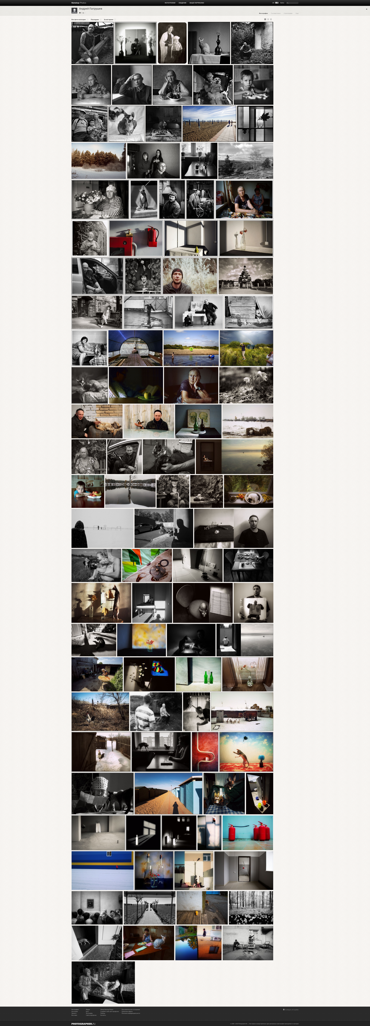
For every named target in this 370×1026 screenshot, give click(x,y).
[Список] (271, 19)
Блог (87, 1011)
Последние (95, 19)
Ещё (297, 13)
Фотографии (170, 3)
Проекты (73, 1013)
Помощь (102, 1013)
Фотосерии (74, 1011)
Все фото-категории (78, 19)
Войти (282, 3)
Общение (182, 3)
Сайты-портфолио (91, 1015)
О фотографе (288, 13)
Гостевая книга (275, 13)
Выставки (74, 1015)
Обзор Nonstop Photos (106, 1009)
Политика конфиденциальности (131, 1013)
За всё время (108, 19)
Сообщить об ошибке (292, 1009)
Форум (88, 1009)
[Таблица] (268, 19)
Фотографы (89, 1013)
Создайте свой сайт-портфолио (109, 1011)
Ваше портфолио (197, 3)
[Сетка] (265, 19)
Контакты (103, 1015)
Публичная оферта (127, 1011)
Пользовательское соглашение (131, 1009)
